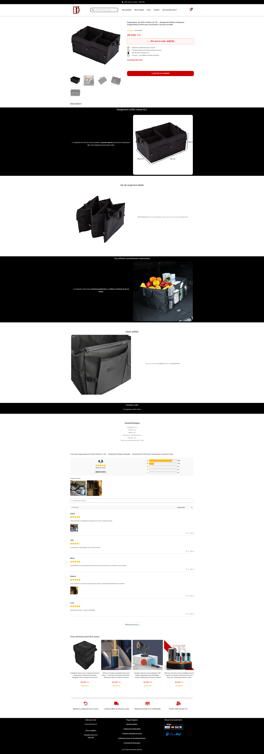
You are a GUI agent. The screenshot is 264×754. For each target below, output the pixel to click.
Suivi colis (91, 737)
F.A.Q (149, 10)
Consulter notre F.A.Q (91, 735)
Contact (156, 10)
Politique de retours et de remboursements (132, 738)
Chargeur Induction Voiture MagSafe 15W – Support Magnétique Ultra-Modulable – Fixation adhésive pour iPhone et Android (148, 675)
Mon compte (139, 10)
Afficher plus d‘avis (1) (132, 624)
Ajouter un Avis (100, 472)
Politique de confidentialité (132, 729)
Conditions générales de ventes (132, 733)
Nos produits (126, 10)
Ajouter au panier (160, 73)
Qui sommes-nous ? (169, 10)
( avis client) (138, 30)
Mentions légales (131, 724)
